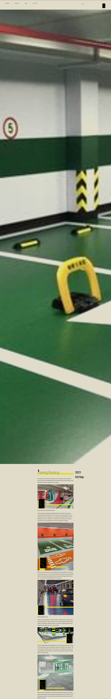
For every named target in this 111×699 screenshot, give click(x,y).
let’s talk (35, 3)
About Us (17, 3)
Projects (7, 3)
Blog (26, 3)
